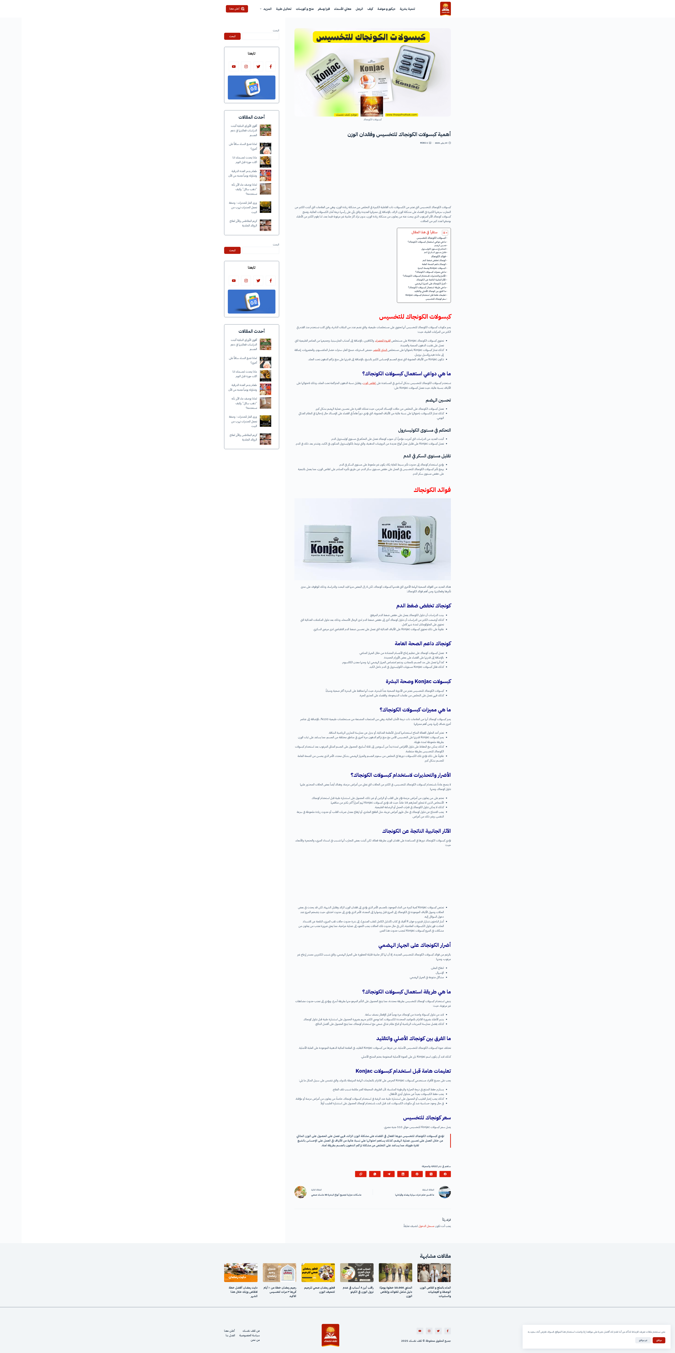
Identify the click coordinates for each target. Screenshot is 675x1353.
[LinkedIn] (403, 1174)
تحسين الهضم (440, 245)
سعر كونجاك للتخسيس (436, 299)
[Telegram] (389, 1174)
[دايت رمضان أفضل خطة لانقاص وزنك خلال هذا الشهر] (241, 1272)
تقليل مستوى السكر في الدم (435, 252)
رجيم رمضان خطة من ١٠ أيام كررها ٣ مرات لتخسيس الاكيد (279, 1292)
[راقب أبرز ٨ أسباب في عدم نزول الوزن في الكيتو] (357, 1272)
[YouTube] (234, 66)
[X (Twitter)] (431, 1174)
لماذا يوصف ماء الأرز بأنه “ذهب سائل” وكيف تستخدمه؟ (244, 189)
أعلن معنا (234, 9)
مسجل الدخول (426, 1226)
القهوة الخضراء (383, 341)
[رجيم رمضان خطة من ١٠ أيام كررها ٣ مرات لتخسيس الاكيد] (279, 1272)
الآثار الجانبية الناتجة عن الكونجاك (431, 279)
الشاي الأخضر (380, 350)
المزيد (267, 8)
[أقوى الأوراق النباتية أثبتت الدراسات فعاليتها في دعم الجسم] (265, 130)
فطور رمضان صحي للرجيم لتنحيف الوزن (319, 1290)
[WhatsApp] (375, 1174)
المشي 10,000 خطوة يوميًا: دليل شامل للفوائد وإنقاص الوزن (395, 1292)
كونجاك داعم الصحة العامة (434, 264)
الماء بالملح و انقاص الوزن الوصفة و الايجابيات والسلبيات (435, 1292)
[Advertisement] (372, 176)
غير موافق (643, 1340)
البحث (276, 30)
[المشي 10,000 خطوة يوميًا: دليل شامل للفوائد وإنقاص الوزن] (395, 1272)
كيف (370, 8)
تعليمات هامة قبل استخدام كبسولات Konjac (426, 295)
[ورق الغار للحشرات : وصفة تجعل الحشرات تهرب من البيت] (265, 207)
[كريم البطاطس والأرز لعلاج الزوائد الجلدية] (265, 225)
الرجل (359, 8)
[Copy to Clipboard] (361, 1174)
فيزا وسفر (324, 8)
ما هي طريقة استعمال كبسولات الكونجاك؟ (427, 287)
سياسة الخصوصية (249, 1335)
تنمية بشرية (407, 8)
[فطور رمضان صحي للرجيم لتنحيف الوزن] (318, 1272)
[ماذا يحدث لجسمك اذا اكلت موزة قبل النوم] (265, 162)
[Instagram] (246, 66)
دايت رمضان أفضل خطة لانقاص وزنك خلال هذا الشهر (243, 1292)
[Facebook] (445, 1174)
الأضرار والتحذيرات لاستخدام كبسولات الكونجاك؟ (424, 275)
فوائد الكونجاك (438, 256)
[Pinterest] (417, 1174)
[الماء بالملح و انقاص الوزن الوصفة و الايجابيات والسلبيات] (434, 1272)
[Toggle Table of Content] (443, 233)
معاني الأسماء (342, 8)
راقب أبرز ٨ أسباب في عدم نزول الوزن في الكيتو (358, 1290)
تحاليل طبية (283, 8)
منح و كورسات (305, 8)
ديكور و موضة (386, 8)
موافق (659, 1340)
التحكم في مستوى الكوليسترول (433, 249)
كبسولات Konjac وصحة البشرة (432, 268)
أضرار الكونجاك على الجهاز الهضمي (430, 283)
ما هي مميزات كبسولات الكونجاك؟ (430, 272)
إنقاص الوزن (369, 383)
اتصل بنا (230, 1335)
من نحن (255, 1340)
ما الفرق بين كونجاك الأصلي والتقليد (430, 291)
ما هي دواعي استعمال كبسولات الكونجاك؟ (427, 241)
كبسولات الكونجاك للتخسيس (431, 238)
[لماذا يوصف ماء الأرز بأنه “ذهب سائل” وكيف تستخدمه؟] (265, 189)
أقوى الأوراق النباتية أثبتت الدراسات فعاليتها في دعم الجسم (244, 130)
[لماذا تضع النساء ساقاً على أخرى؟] (265, 148)
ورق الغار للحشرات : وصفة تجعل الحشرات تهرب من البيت (243, 207)
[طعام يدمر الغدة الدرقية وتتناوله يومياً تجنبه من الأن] (265, 175)
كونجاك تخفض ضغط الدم (434, 260)
